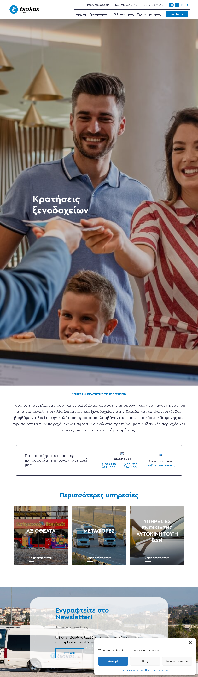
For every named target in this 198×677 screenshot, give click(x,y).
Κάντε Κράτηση (177, 14)
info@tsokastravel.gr (161, 465)
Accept (113, 661)
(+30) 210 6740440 (125, 5)
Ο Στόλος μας (124, 14)
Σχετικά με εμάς (149, 14)
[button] (190, 643)
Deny (145, 661)
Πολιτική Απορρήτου (131, 670)
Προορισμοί (98, 14)
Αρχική (81, 14)
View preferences (177, 661)
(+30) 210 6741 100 (130, 466)
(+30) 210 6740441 (153, 5)
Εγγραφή (69, 653)
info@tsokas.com (98, 5)
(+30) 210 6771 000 (109, 466)
